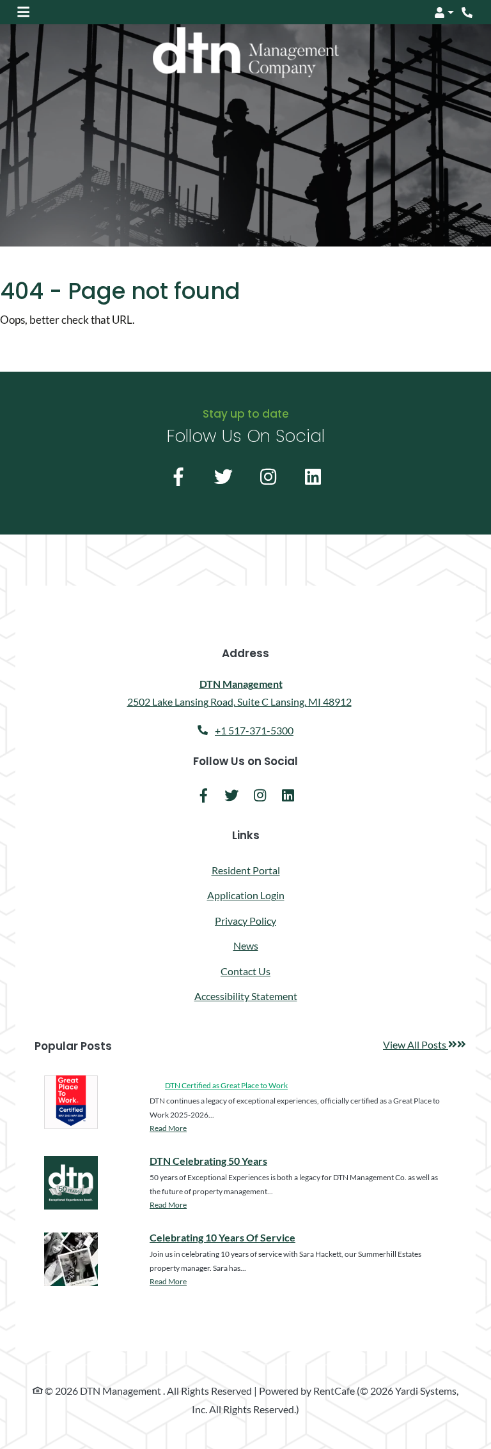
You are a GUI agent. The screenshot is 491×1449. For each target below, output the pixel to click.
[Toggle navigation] (23, 12)
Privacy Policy (245, 920)
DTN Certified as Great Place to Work (226, 1085)
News (245, 945)
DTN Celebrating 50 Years (208, 1160)
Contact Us (245, 971)
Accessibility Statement (245, 996)
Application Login (245, 894)
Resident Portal (246, 869)
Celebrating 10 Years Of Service (222, 1237)
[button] (443, 12)
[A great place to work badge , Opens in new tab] (71, 1102)
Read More (168, 1128)
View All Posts (424, 1045)
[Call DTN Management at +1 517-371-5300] (468, 12)
